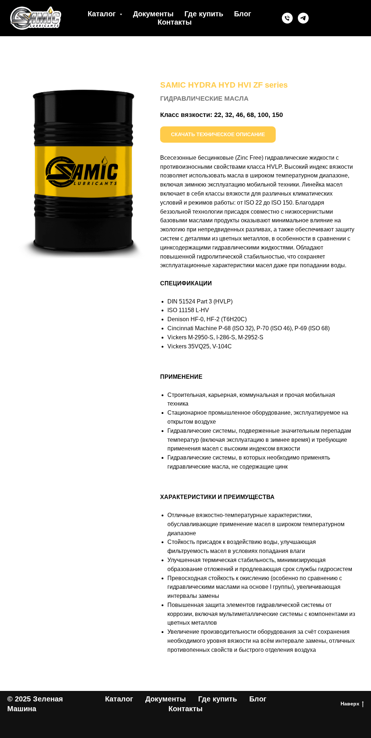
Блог (242, 14)
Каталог (119, 699)
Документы (153, 14)
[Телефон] (287, 18)
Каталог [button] (103, 14)
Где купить (203, 14)
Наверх (350, 703)
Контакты (175, 22)
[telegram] (303, 18)
